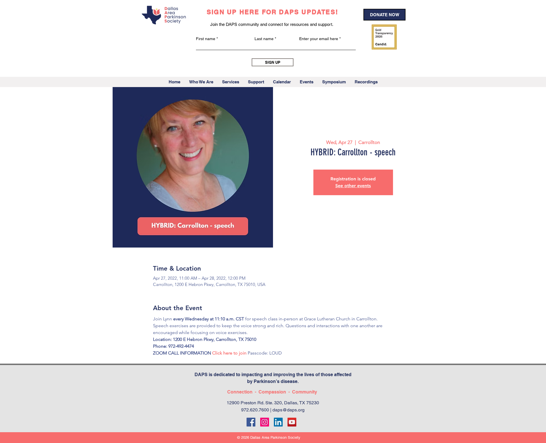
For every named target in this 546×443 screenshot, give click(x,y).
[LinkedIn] (278, 422)
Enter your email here (318, 39)
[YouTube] (292, 422)
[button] (201, 82)
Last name (264, 39)
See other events (353, 185)
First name (205, 39)
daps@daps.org (288, 410)
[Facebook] (251, 422)
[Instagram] (264, 422)
